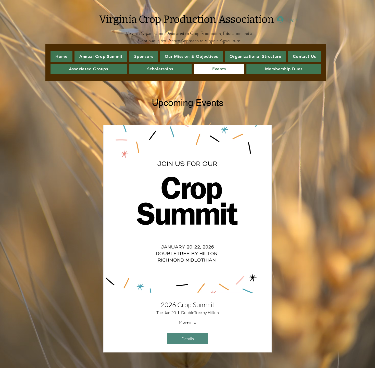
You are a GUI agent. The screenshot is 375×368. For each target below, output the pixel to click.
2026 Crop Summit (188, 305)
